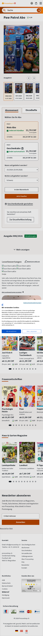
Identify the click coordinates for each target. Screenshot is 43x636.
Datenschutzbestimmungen (32, 303)
